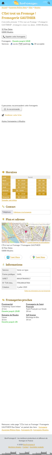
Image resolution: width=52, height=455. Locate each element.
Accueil (3, 3)
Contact (25, 447)
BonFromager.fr (29, 445)
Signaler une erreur (9, 200)
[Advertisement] (26, 76)
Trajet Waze (15, 257)
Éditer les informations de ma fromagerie (37, 291)
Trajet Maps (40, 257)
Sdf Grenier (31, 315)
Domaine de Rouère (10, 315)
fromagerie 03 (26, 430)
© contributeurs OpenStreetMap (39, 224)
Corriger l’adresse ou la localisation (38, 242)
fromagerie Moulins (41, 430)
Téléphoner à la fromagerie (22, 212)
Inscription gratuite (37, 447)
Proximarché (7, 304)
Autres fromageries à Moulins (13, 121)
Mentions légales (14, 447)
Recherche (49, 3)
